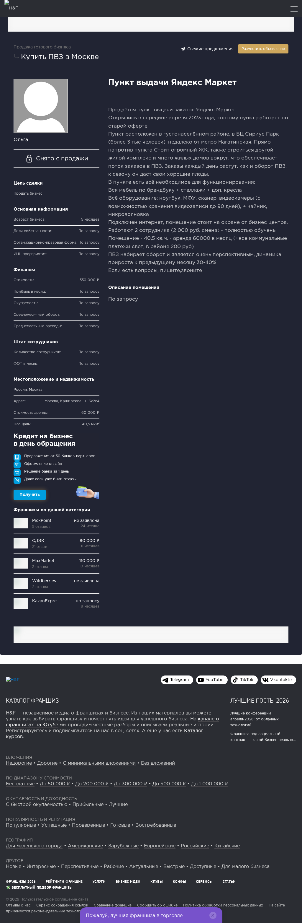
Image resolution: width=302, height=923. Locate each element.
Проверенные (88, 825)
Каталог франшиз (32, 700)
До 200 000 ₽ (92, 784)
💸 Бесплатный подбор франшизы (39, 887)
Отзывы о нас (18, 905)
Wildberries (44, 581)
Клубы (156, 881)
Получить (29, 495)
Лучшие (118, 804)
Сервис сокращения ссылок (62, 905)
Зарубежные (123, 846)
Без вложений (158, 763)
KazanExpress (46, 601)
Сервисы (204, 881)
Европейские (159, 846)
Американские (85, 846)
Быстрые (174, 867)
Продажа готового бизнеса (42, 47)
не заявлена (86, 520)
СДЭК (38, 541)
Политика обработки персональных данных (223, 905)
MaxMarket (43, 561)
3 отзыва (40, 567)
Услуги (99, 881)
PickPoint (42, 520)
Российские (195, 846)
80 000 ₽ (89, 541)
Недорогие (19, 763)
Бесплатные (20, 784)
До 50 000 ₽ (55, 784)
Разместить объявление (263, 49)
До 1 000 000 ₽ (209, 784)
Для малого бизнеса (245, 867)
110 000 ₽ (89, 561)
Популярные (21, 825)
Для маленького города (34, 846)
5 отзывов (41, 526)
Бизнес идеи (128, 881)
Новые (13, 867)
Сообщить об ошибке (157, 905)
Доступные (203, 867)
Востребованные (155, 825)
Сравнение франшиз (113, 905)
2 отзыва (40, 587)
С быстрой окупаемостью (36, 804)
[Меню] (294, 9)
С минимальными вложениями (99, 763)
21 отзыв (39, 546)
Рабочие (114, 867)
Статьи (229, 881)
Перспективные (80, 867)
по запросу (87, 601)
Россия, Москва (28, 389)
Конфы (179, 881)
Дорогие (47, 763)
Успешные (54, 825)
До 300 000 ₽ (130, 784)
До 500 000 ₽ (169, 784)
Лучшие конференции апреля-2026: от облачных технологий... (254, 719)
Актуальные (143, 867)
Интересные (41, 867)
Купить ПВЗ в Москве (60, 57)
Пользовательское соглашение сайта (53, 899)
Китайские (227, 846)
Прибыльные (88, 804)
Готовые (120, 825)
